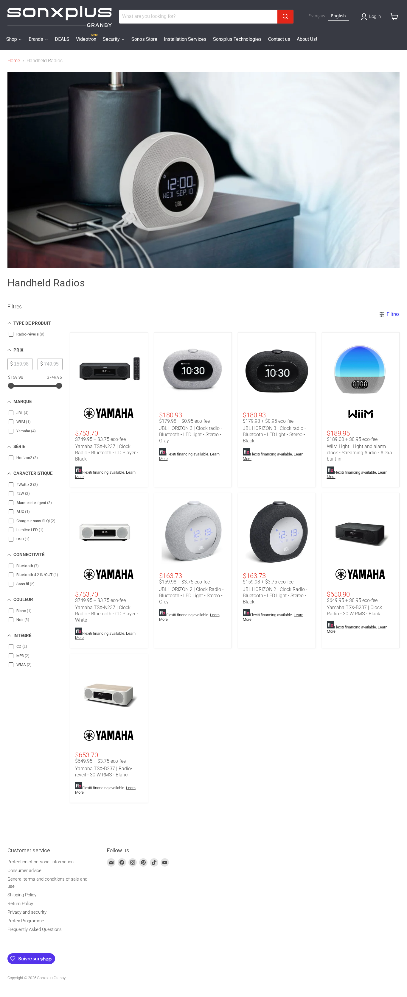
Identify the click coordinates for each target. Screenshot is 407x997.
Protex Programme (25, 920)
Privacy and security (26, 912)
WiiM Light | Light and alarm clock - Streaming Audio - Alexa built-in (359, 453)
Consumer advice (24, 870)
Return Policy (20, 903)
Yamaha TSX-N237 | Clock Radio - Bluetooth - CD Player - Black (106, 453)
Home (13, 60)
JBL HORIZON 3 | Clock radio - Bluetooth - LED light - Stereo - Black (274, 434)
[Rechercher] (285, 17)
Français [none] (316, 15)
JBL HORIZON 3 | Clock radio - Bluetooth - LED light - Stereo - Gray (190, 434)
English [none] (338, 15)
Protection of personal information (40, 862)
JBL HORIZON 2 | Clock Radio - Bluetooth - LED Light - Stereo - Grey (191, 595)
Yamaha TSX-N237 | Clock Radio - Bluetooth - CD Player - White (106, 614)
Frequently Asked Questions (34, 929)
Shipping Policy (21, 895)
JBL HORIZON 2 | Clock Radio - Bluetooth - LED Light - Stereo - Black (275, 595)
